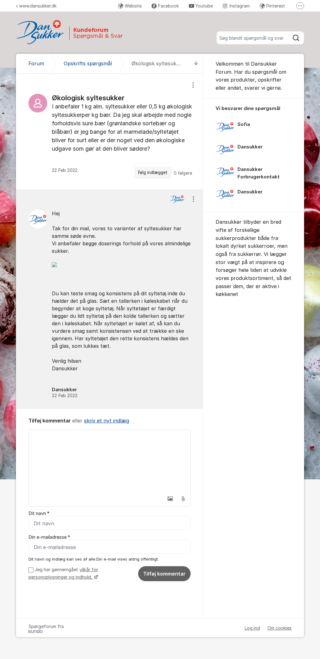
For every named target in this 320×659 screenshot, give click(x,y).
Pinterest (275, 5)
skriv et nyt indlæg (106, 420)
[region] (109, 131)
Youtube (204, 5)
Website (133, 5)
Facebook (168, 5)
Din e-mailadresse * (49, 537)
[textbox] (109, 461)
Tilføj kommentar (164, 574)
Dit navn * (38, 513)
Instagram (239, 5)
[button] (170, 498)
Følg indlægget (153, 172)
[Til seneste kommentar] (196, 63)
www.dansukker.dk (38, 5)
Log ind (252, 628)
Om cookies (280, 628)
